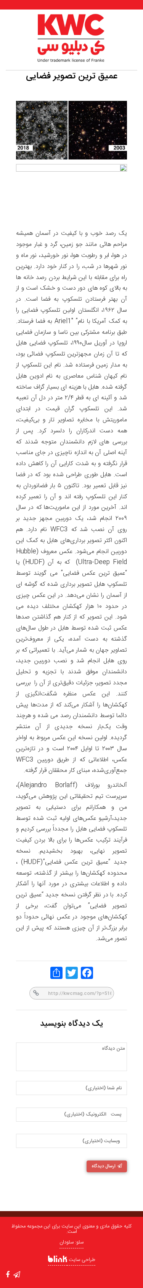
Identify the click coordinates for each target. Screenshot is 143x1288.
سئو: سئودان (71, 1242)
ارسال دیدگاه (104, 1166)
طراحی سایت (81, 1260)
